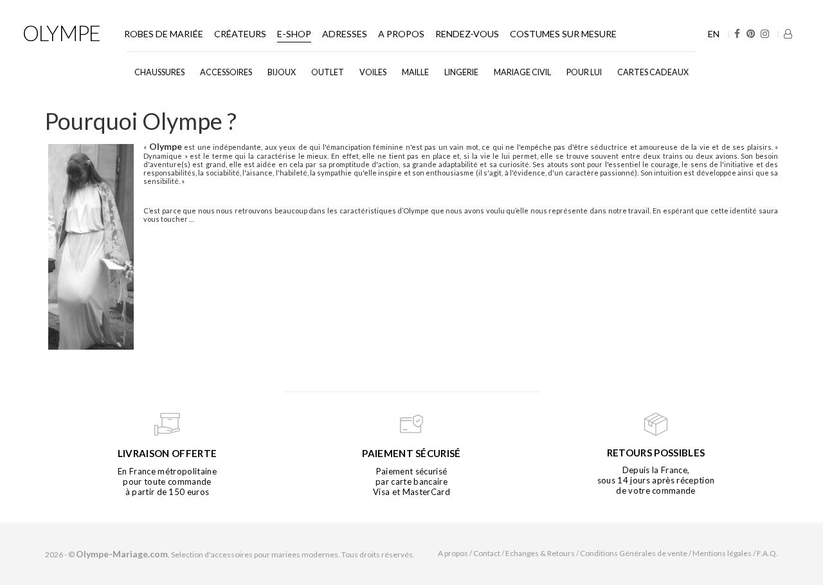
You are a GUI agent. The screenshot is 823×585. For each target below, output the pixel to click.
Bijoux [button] (281, 72)
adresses (344, 33)
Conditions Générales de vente (633, 553)
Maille (415, 72)
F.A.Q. (767, 553)
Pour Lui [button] (584, 72)
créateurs (240, 33)
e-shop (294, 33)
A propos (401, 33)
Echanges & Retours (540, 553)
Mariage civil (522, 72)
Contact (486, 553)
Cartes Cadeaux (653, 72)
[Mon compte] (788, 33)
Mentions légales (722, 553)
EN (713, 33)
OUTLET (327, 72)
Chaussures (159, 72)
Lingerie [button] (461, 72)
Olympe (61, 33)
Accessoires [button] (226, 72)
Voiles (372, 72)
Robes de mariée (163, 33)
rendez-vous (467, 33)
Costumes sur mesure (563, 33)
